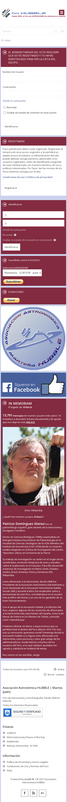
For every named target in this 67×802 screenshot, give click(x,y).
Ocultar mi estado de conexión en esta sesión (31, 112)
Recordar (11, 107)
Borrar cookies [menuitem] (56, 674)
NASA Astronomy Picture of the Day (26, 737)
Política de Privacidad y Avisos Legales (27, 762)
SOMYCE (11, 733)
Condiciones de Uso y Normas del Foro (28, 766)
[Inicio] (33, 12)
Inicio (7, 40)
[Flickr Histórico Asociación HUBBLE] (42, 793)
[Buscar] (56, 31)
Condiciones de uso (14, 177)
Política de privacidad (39, 177)
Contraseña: (9, 87)
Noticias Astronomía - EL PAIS (22, 745)
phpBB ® (29, 779)
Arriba (61, 669)
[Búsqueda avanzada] (62, 31)
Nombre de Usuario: (13, 71)
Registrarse (11, 187)
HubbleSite (13, 741)
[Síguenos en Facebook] (24, 793)
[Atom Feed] (33, 793)
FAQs (9, 770)
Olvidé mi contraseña (14, 100)
